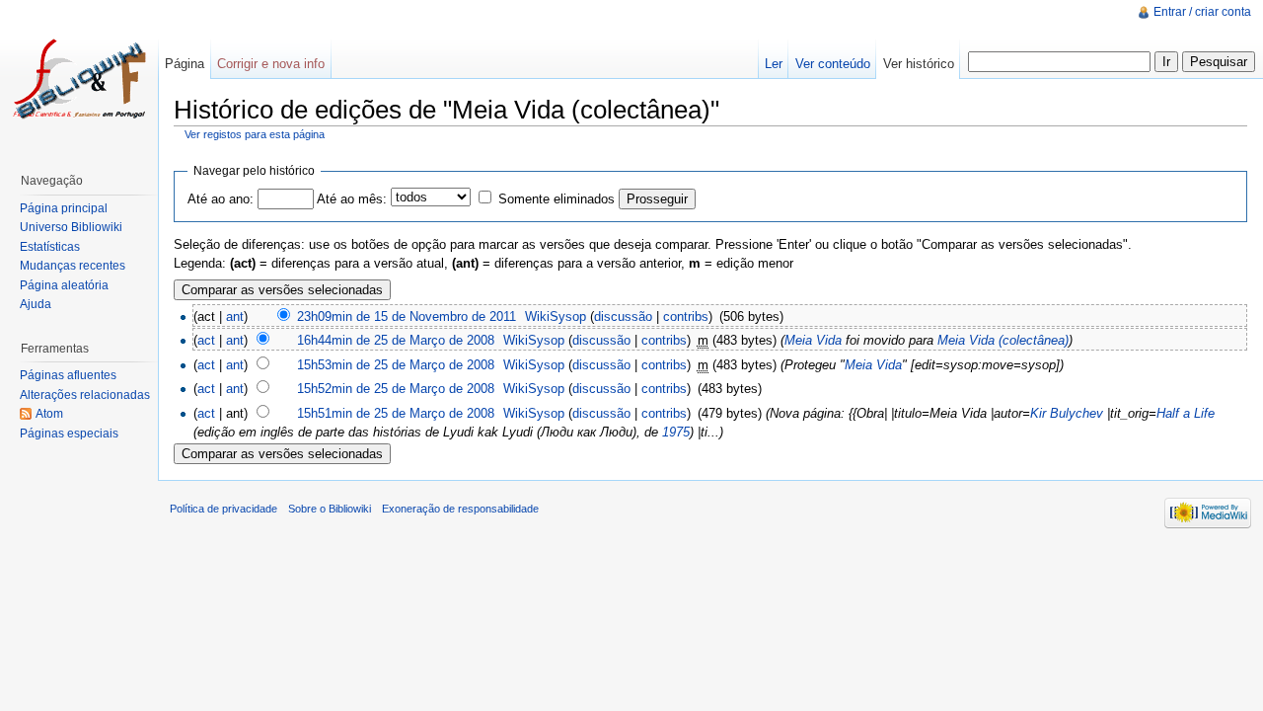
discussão (623, 316)
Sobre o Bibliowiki (329, 508)
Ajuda (35, 304)
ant (235, 316)
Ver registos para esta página (255, 134)
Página (184, 63)
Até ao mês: (352, 199)
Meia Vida (813, 340)
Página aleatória (64, 285)
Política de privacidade (223, 508)
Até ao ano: (220, 199)
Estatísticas (50, 247)
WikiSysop (555, 316)
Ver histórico (918, 63)
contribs (685, 316)
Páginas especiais (69, 433)
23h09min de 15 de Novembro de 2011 (406, 316)
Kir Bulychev (1066, 413)
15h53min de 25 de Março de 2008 (395, 364)
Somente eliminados (556, 199)
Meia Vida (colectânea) (1003, 340)
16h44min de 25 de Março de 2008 (395, 340)
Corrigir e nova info (271, 63)
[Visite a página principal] (79, 79)
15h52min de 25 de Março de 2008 (395, 388)
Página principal (64, 208)
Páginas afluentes (68, 375)
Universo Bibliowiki (71, 227)
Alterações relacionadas (85, 395)
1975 (676, 432)
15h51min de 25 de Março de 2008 (395, 413)
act (206, 340)
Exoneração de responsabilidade (460, 508)
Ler (773, 63)
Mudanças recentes (72, 266)
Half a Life (1185, 413)
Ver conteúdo (832, 63)
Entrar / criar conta (1202, 12)
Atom (49, 414)
